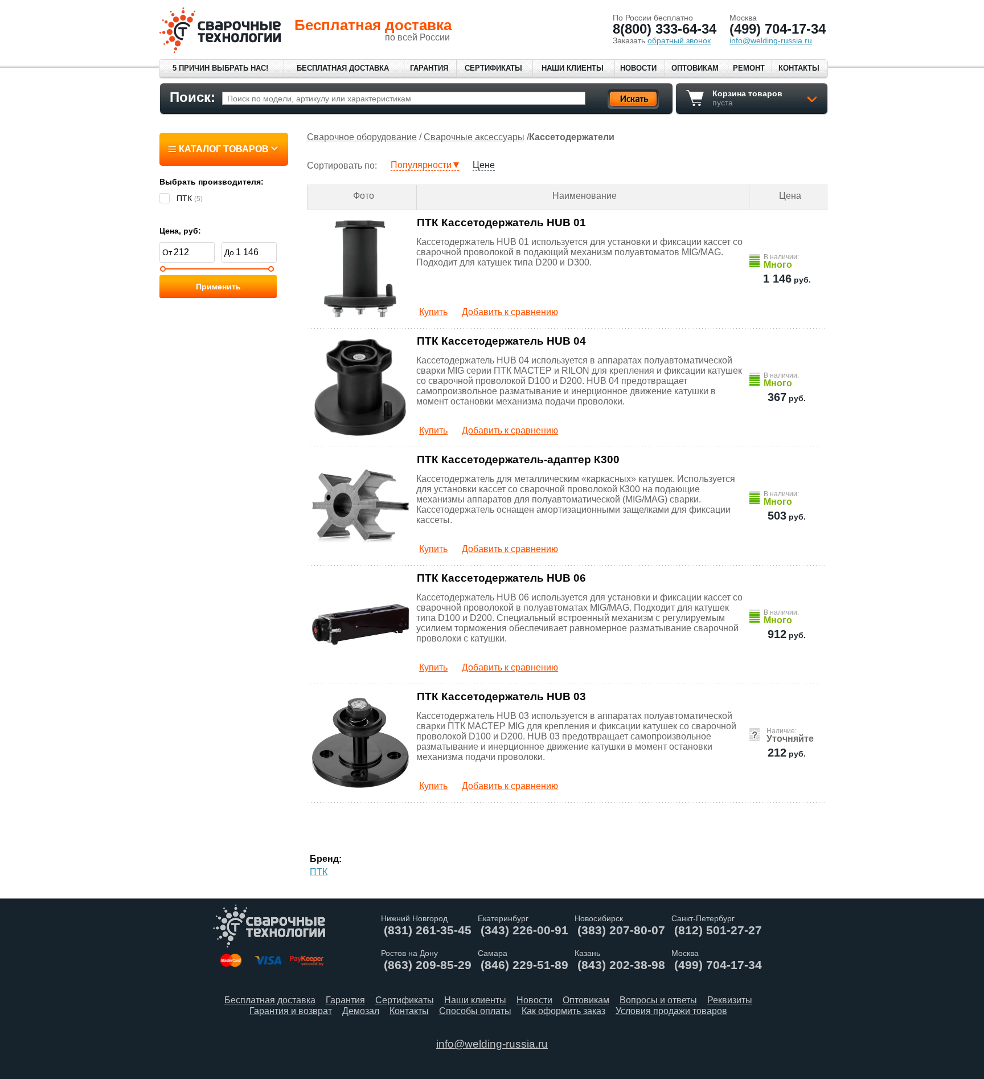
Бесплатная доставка (343, 68)
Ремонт (749, 68)
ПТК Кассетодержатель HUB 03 (501, 696)
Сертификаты (493, 68)
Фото (363, 196)
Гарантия (429, 68)
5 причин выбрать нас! (220, 68)
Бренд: (326, 859)
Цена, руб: (180, 230)
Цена (790, 196)
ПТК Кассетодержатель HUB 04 (501, 341)
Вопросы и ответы (658, 1000)
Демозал (360, 1011)
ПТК (318, 872)
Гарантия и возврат (290, 1011)
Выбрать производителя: (211, 181)
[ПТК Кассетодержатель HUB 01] (361, 268)
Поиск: (192, 97)
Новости (638, 68)
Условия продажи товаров (671, 1011)
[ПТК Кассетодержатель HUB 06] (361, 624)
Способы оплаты (475, 1011)
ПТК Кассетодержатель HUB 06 (501, 578)
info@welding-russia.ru (492, 1044)
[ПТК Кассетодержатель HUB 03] (361, 742)
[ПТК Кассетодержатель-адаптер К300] (361, 505)
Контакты (798, 68)
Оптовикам (695, 68)
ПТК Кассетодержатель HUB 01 (501, 222)
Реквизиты (729, 1000)
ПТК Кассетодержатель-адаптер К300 (518, 459)
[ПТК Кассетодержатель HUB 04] (361, 387)
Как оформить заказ (563, 1011)
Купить (433, 312)
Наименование (584, 196)
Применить (218, 286)
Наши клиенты (573, 68)
